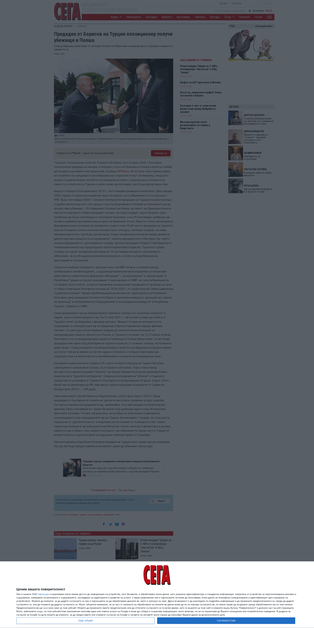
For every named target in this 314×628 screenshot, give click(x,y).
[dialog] (157, 595)
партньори (43, 594)
